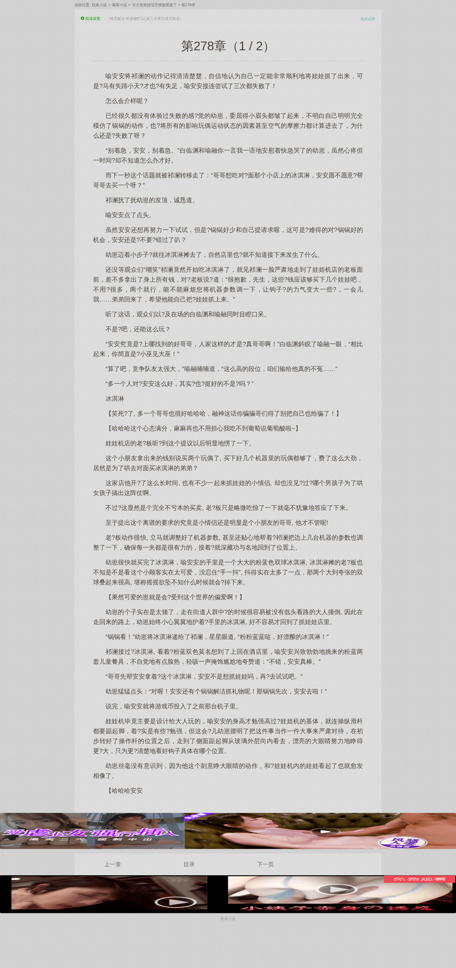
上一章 (112, 864)
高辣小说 (119, 5)
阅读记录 (367, 19)
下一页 (265, 864)
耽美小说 (99, 5)
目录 (189, 864)
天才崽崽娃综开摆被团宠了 (154, 5)
